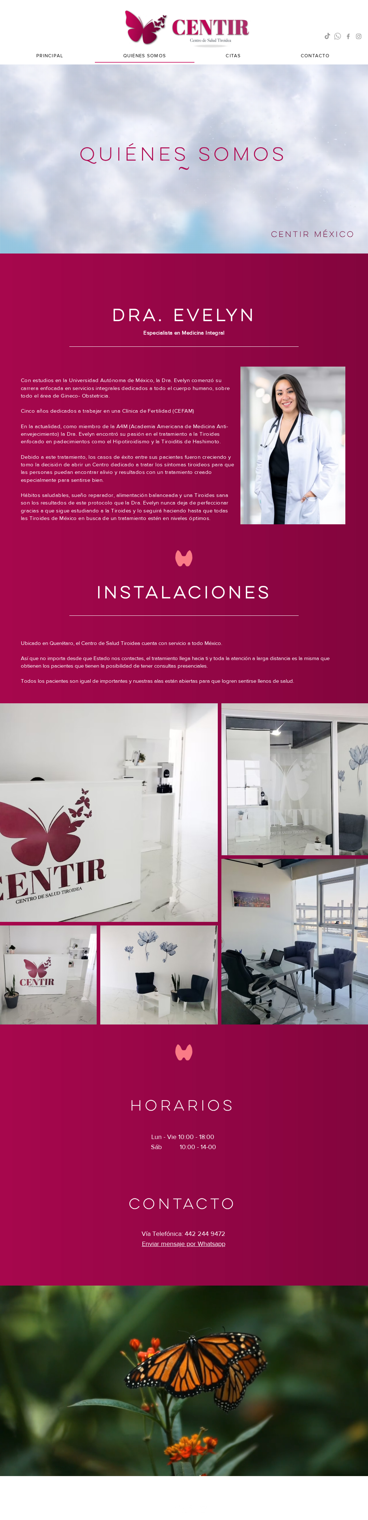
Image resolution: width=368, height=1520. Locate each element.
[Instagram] (358, 36)
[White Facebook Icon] (193, 1509)
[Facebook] (348, 36)
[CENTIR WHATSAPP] (337, 36)
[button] (233, 56)
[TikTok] (327, 36)
